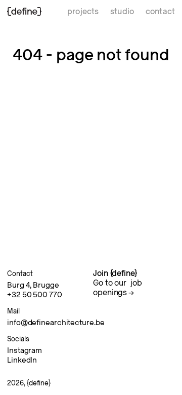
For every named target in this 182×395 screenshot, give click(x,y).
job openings (117, 288)
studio (122, 11)
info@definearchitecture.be (55, 323)
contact (160, 11)
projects (83, 11)
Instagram (24, 350)
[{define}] (24, 11)
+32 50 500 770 (34, 295)
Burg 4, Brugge (33, 285)
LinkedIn (22, 360)
